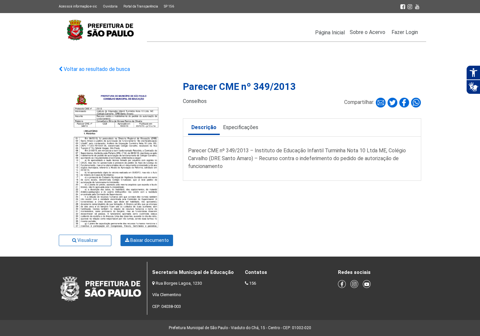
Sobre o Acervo (367, 32)
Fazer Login (405, 32)
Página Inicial (330, 32)
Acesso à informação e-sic (78, 6)
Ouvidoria (110, 6)
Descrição (203, 127)
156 (252, 283)
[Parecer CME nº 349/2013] (381, 102)
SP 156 (169, 6)
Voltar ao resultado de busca (96, 69)
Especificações (240, 127)
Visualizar (87, 240)
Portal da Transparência (140, 6)
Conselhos (195, 101)
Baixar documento (149, 240)
